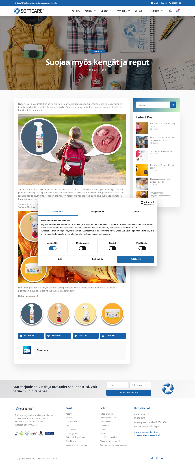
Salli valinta (97, 259)
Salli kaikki (136, 259)
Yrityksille (121, 10)
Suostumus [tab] (57, 211)
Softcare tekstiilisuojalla (57, 189)
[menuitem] (156, 11)
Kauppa (88, 10)
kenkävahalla (87, 287)
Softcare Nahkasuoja (29, 207)
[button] (31, 336)
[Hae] (173, 105)
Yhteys (138, 10)
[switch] (82, 248)
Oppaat (104, 10)
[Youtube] (162, 458)
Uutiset (97, 51)
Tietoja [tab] (137, 211)
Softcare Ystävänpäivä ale (161, 151)
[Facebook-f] (152, 458)
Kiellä (59, 259)
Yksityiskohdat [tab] (97, 211)
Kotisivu (76, 10)
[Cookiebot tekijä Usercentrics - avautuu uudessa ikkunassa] (142, 203)
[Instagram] (157, 458)
